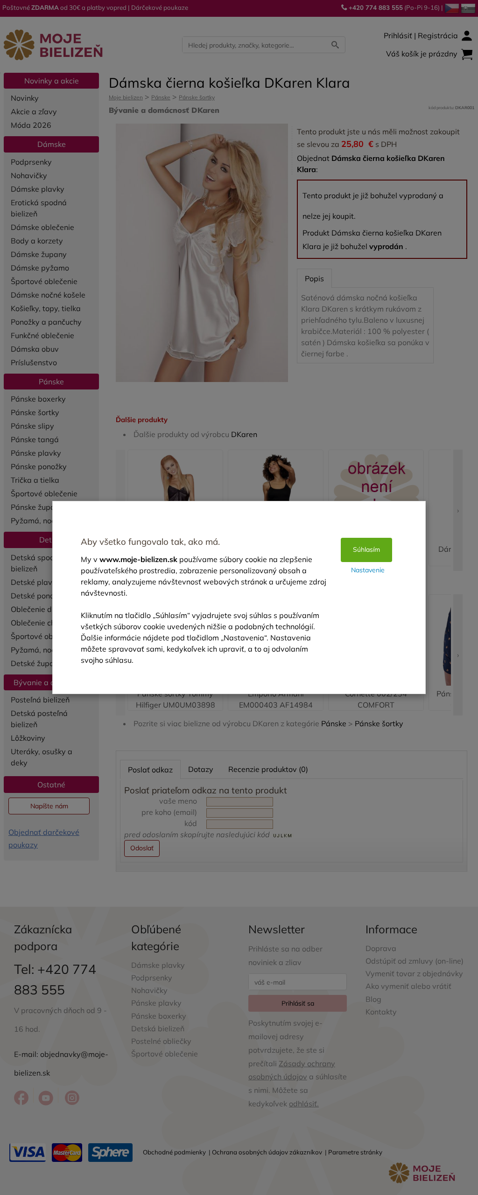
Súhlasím (366, 549)
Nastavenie (368, 570)
